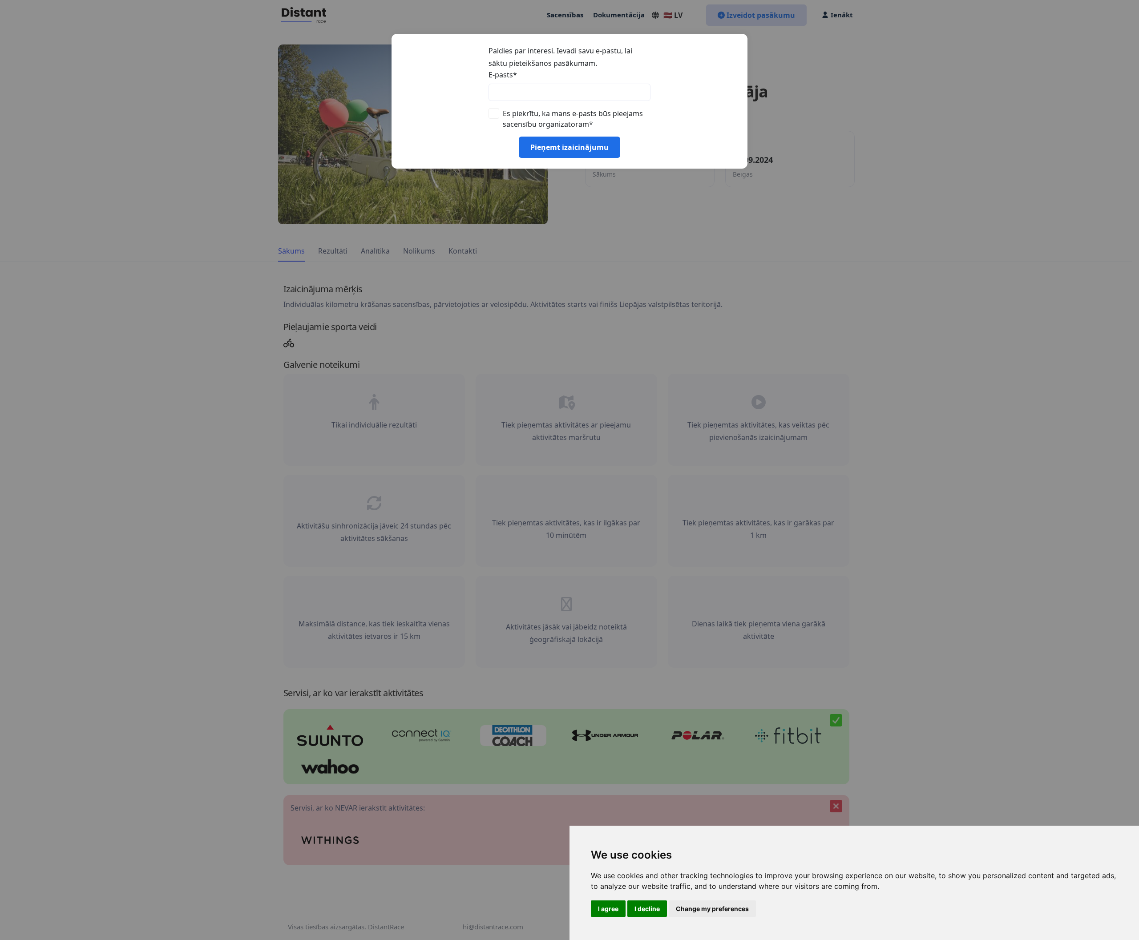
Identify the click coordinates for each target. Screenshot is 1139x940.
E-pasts (503, 75)
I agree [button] (608, 908)
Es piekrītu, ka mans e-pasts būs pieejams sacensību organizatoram (573, 119)
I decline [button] (647, 908)
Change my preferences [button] (712, 908)
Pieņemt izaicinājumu (569, 147)
